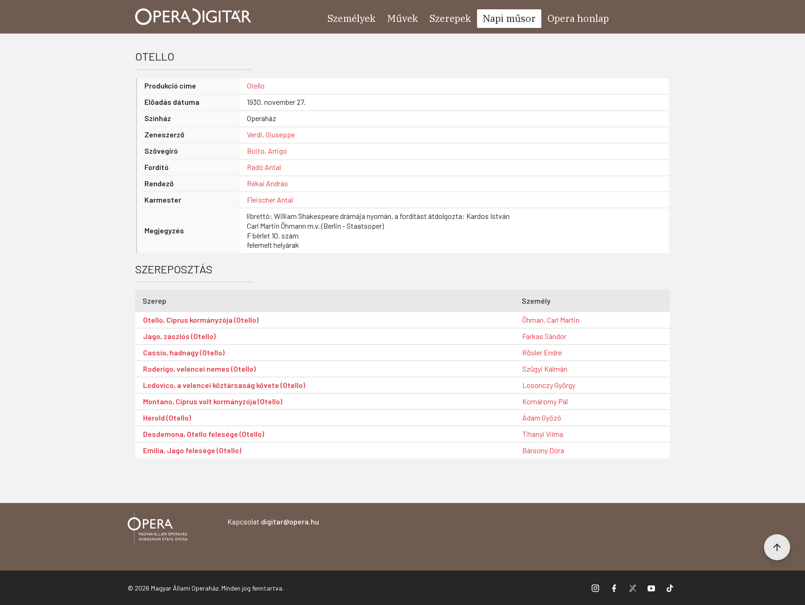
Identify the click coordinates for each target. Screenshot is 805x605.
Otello (256, 85)
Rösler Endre (542, 352)
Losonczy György (548, 385)
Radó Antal (264, 167)
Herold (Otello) (167, 417)
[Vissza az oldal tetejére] (777, 547)
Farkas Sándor (544, 336)
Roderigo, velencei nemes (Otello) (199, 368)
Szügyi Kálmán (544, 368)
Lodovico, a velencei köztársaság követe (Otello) (224, 385)
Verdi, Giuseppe (271, 134)
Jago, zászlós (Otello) (179, 336)
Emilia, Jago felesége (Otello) (192, 450)
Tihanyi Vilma (542, 433)
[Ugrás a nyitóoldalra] (193, 17)
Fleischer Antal (270, 199)
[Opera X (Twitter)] (632, 588)
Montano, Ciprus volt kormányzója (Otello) (212, 401)
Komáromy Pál (545, 401)
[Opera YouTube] (651, 588)
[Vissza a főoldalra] (157, 530)
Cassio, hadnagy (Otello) (184, 352)
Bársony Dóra (543, 450)
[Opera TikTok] (669, 588)
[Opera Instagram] (595, 588)
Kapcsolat (273, 521)
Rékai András (267, 183)
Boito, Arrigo (267, 150)
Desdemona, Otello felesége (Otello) (203, 433)
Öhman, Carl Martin (551, 319)
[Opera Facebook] (614, 588)
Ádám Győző (541, 417)
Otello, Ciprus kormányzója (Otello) (201, 319)
